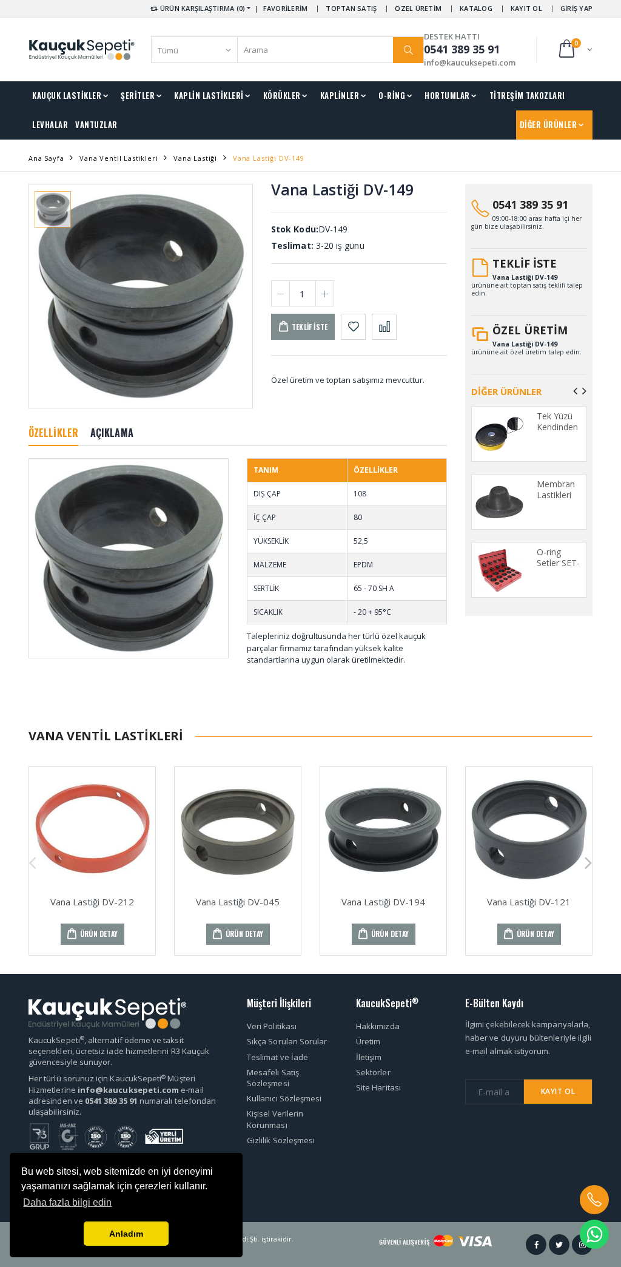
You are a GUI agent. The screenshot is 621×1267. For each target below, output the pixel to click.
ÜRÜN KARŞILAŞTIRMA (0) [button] (202, 8)
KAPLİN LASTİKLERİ (209, 95)
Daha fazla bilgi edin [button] (67, 1202)
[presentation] (575, 391)
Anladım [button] (126, 1233)
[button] (574, 49)
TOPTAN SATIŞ (351, 8)
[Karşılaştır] (384, 327)
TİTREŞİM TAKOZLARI (527, 95)
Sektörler (373, 1072)
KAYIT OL (526, 8)
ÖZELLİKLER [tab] (53, 432)
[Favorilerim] (353, 327)
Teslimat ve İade (277, 1057)
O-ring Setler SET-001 (558, 562)
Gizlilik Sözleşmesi (281, 1140)
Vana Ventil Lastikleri (118, 158)
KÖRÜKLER (282, 95)
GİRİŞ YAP (576, 8)
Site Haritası (378, 1087)
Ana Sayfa (46, 158)
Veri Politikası (272, 1026)
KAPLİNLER (340, 95)
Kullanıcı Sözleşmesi (284, 1098)
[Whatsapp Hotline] (594, 1234)
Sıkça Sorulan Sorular (287, 1041)
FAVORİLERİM (285, 8)
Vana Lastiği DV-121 (529, 902)
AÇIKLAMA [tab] (111, 432)
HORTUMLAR (447, 95)
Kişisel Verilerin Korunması (275, 1119)
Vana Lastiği (195, 158)
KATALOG (476, 8)
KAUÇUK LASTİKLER (66, 95)
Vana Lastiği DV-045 (238, 902)
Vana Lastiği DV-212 (92, 902)
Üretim (368, 1041)
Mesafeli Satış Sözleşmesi (273, 1078)
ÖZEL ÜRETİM (418, 8)
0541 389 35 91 (530, 204)
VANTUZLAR (96, 124)
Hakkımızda (378, 1026)
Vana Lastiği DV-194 (383, 902)
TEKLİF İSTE (524, 263)
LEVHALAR (50, 124)
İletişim (369, 1057)
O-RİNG (391, 95)
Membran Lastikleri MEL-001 (556, 494)
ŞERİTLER (138, 95)
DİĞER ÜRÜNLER (548, 124)
